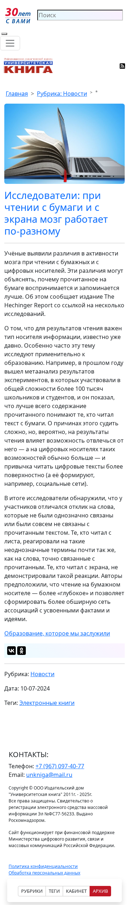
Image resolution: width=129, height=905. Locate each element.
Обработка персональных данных (44, 873)
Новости (42, 674)
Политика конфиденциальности (43, 866)
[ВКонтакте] (11, 650)
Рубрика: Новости (62, 94)
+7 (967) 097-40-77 (59, 766)
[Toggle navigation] (10, 43)
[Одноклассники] (21, 650)
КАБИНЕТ (76, 891)
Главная (17, 94)
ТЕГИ (54, 891)
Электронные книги (47, 703)
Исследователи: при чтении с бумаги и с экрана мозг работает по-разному (56, 213)
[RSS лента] (123, 65)
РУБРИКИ (32, 891)
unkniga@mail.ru (49, 775)
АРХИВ (100, 891)
